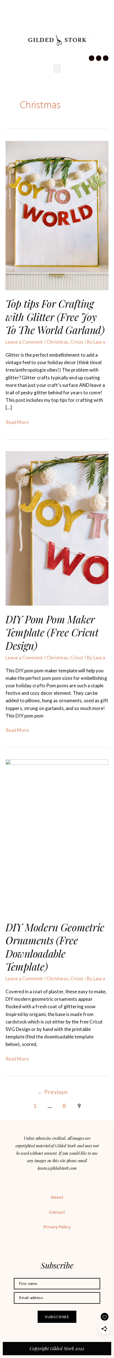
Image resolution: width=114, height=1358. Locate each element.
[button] (9, 26)
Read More (17, 421)
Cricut (77, 342)
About (57, 1197)
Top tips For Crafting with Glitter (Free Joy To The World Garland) (55, 316)
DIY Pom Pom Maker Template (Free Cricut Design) (52, 632)
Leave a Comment (24, 342)
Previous (52, 1091)
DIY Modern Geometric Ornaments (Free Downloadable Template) (55, 946)
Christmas (57, 342)
